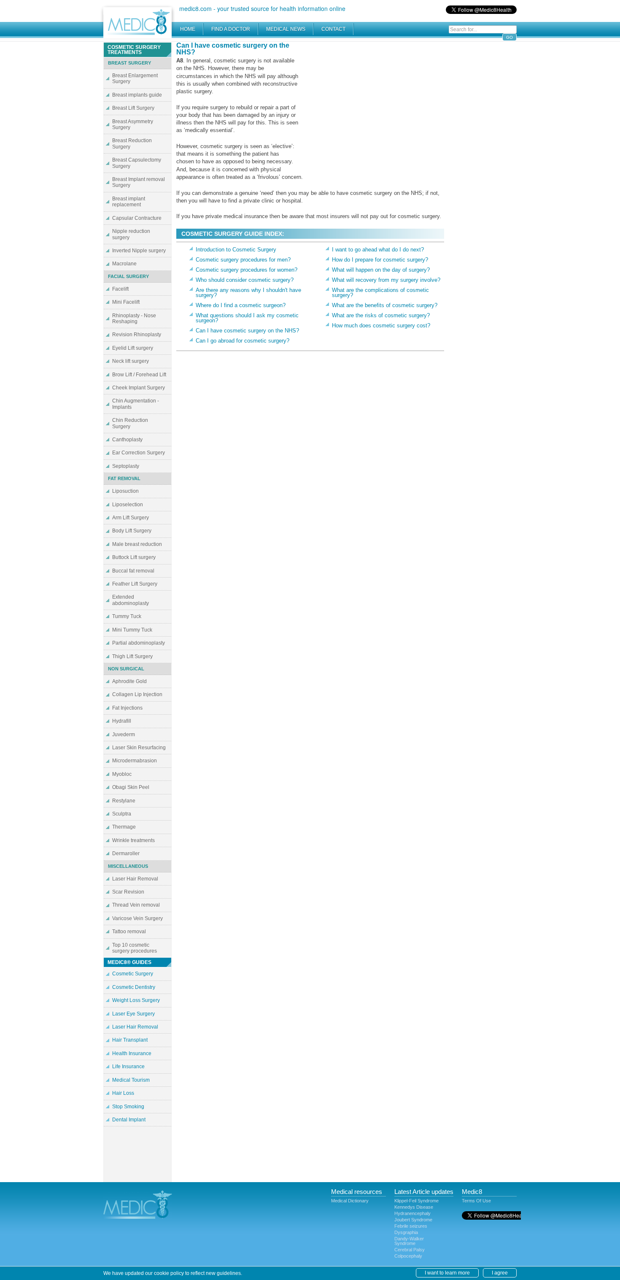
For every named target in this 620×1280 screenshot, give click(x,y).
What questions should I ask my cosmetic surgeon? (247, 318)
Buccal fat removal (133, 571)
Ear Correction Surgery (138, 453)
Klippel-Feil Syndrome (416, 1200)
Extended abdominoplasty (130, 600)
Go (509, 37)
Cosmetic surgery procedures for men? (243, 260)
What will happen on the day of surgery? (381, 270)
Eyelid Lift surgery (132, 348)
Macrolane (124, 264)
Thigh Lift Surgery (132, 656)
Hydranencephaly (412, 1213)
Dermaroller (126, 853)
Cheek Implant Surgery (138, 388)
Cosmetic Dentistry (133, 987)
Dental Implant (129, 1120)
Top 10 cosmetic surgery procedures (134, 948)
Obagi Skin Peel (130, 787)
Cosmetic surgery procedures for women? (246, 270)
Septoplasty (125, 466)
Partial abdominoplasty (138, 643)
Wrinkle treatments (133, 840)
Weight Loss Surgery (136, 1000)
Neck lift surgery (130, 361)
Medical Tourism (131, 1080)
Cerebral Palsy (409, 1249)
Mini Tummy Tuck (132, 630)
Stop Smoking (128, 1107)
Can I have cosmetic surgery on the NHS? (247, 330)
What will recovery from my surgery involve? (386, 280)
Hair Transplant (130, 1040)
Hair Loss (123, 1093)
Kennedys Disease (413, 1207)
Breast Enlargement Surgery (135, 78)
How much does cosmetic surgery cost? (381, 325)
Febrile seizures (410, 1226)
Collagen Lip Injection (137, 694)
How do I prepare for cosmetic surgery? (380, 260)
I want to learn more (447, 1273)
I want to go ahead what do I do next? (378, 249)
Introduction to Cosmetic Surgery (236, 249)
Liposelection (127, 505)
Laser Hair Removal (135, 879)
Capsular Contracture (137, 218)
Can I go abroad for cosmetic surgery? (242, 341)
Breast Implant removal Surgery (138, 182)
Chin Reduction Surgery (130, 423)
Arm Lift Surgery (130, 518)
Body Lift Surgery (131, 531)
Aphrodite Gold (129, 681)
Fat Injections (127, 708)
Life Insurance (128, 1066)
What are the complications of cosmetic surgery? (380, 292)
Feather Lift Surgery (134, 584)
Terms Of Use (476, 1200)
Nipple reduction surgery (131, 234)
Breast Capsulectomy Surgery (136, 163)
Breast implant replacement (128, 202)
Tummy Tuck (126, 616)
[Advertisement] (373, 101)
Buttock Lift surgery (134, 557)
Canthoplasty (127, 440)
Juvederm (123, 734)
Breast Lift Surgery (133, 108)
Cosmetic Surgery (132, 974)
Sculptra (121, 814)
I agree (500, 1273)
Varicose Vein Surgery (137, 918)
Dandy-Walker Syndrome (409, 1241)
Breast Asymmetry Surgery (132, 124)
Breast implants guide (137, 95)
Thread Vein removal (136, 905)
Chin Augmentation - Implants (135, 404)
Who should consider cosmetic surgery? (245, 280)
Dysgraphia (406, 1232)
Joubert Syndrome (413, 1219)
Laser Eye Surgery (133, 1014)
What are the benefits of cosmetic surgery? (384, 305)
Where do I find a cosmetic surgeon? (241, 305)
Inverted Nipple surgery (139, 251)
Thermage (124, 827)
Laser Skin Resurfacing (139, 748)
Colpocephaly (408, 1255)
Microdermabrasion (134, 761)
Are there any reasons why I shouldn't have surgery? (248, 292)
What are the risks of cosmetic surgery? (381, 315)
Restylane (123, 801)
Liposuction (125, 491)
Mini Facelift (126, 302)
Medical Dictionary (350, 1200)
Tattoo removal (129, 931)
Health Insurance (131, 1053)
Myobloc (122, 774)
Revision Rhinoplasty (136, 335)
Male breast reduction (137, 544)
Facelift (120, 289)
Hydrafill (121, 721)
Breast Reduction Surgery (132, 143)
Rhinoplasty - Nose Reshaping (134, 318)
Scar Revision (128, 892)
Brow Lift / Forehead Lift (139, 375)
